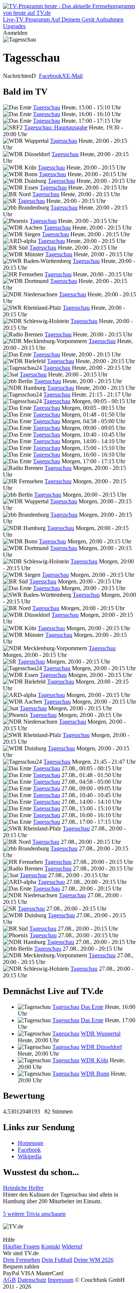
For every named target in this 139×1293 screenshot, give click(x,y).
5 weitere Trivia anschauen (34, 1214)
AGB (9, 1280)
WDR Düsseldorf (101, 1047)
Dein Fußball (57, 1260)
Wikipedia (30, 1156)
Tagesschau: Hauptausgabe (55, 127)
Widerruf (72, 1246)
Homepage (30, 1143)
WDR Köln (94, 1060)
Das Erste (92, 1007)
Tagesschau (46, 107)
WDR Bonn (95, 1073)
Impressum (60, 1280)
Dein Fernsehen (21, 1260)
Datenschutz (31, 1280)
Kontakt (50, 1246)
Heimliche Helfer (23, 1188)
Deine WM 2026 (93, 1260)
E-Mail (74, 76)
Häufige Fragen (21, 1246)
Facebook (50, 76)
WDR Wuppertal (100, 1033)
